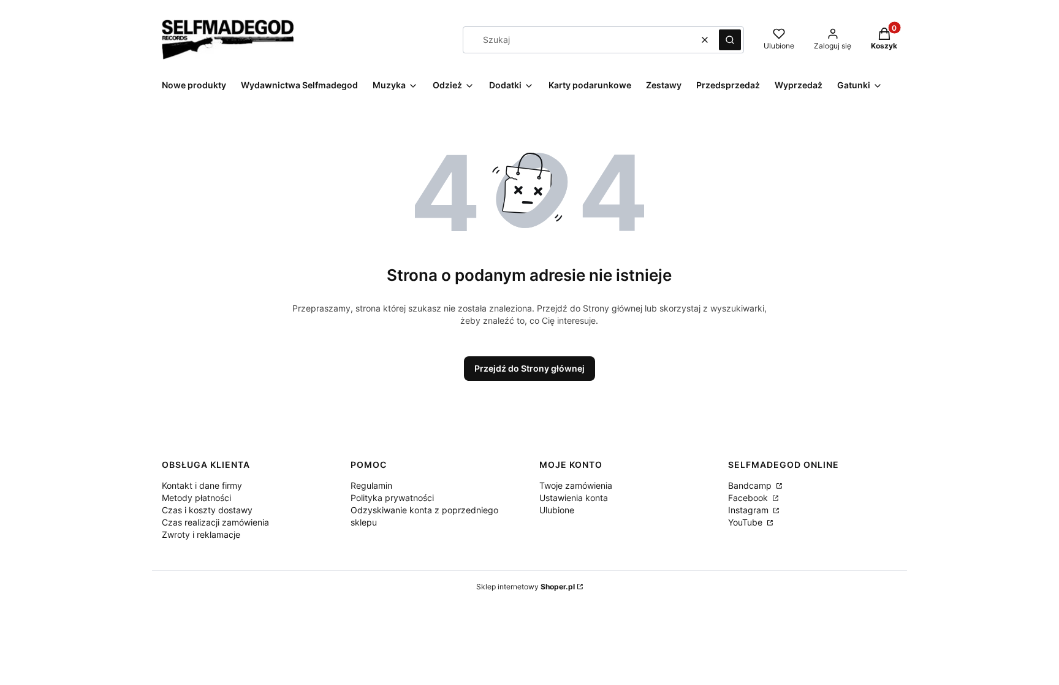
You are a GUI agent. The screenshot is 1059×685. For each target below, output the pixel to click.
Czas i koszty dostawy (207, 510)
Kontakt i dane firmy (202, 485)
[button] (730, 39)
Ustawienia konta (573, 497)
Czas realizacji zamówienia (215, 522)
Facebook (749, 497)
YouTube (746, 522)
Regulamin (371, 485)
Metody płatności (196, 497)
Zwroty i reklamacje (201, 534)
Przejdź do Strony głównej (529, 368)
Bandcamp (751, 485)
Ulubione (556, 510)
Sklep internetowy (525, 586)
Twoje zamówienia (575, 485)
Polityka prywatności (392, 497)
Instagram (749, 510)
